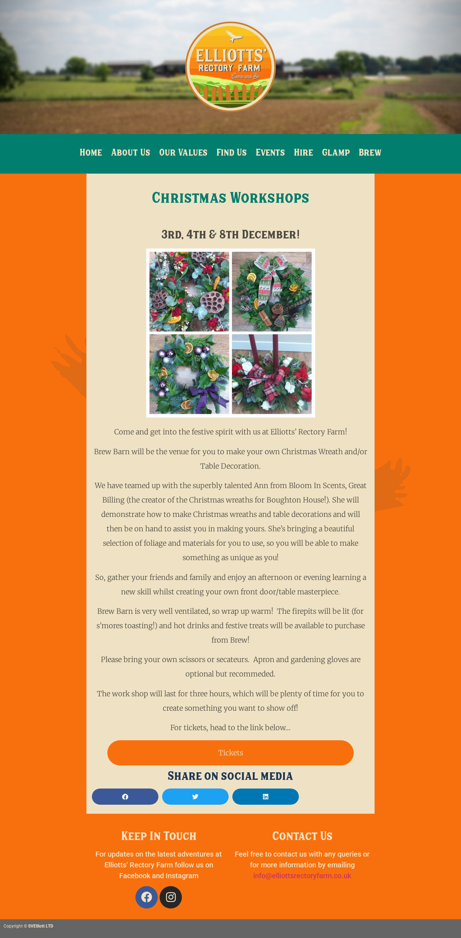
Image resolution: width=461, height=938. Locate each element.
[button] (125, 797)
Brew (370, 154)
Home (91, 154)
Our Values (183, 154)
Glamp (336, 154)
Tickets (230, 752)
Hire (303, 154)
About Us (130, 154)
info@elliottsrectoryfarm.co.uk (302, 875)
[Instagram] (171, 897)
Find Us (231, 154)
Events (270, 154)
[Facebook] (146, 897)
